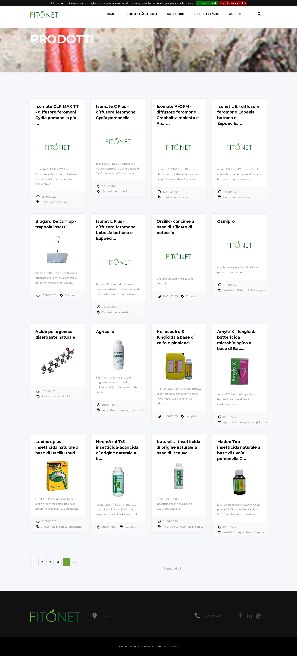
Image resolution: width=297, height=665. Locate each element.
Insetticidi (136, 410)
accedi (235, 14)
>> (74, 562)
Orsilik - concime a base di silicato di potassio (175, 227)
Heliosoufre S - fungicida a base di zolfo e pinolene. (176, 337)
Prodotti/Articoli (140, 14)
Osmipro (226, 221)
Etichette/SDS (206, 14)
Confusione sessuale (54, 202)
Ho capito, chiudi (206, 3)
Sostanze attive (51, 396)
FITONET (106, 615)
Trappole (70, 295)
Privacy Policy (170, 646)
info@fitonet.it (211, 615)
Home (110, 14)
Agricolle (105, 331)
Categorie (176, 14)
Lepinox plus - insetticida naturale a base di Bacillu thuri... (57, 447)
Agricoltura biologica (115, 410)
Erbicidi (67, 396)
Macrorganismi (260, 290)
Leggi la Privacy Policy (233, 3)
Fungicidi (191, 416)
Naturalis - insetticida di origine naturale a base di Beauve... (178, 447)
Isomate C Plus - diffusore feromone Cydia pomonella (116, 112)
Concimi (191, 296)
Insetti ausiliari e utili (236, 290)
